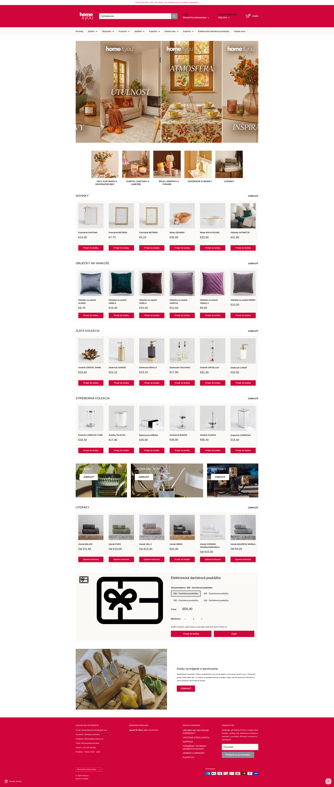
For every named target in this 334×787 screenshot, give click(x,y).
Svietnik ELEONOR (178, 435)
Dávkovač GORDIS (117, 367)
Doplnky (187, 31)
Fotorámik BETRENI (118, 232)
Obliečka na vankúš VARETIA (178, 301)
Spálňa (91, 31)
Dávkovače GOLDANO (180, 367)
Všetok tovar (239, 31)
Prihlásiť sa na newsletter (238, 755)
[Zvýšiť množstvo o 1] (201, 619)
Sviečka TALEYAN (117, 435)
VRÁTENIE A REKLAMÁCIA (196, 737)
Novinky (79, 31)
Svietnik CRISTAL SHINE (89, 367)
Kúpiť (234, 634)
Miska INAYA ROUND (209, 232)
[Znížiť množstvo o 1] (185, 619)
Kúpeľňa (153, 31)
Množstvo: (176, 619)
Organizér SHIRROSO (241, 435)
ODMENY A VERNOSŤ (193, 753)
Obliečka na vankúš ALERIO (87, 301)
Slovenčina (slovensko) (86, 769)
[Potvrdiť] (174, 16)
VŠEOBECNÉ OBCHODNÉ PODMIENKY (196, 731)
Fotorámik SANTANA (88, 232)
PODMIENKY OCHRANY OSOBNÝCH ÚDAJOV (195, 747)
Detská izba (170, 31)
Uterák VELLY (145, 544)
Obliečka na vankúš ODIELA (117, 301)
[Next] (258, 227)
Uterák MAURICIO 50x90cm (243, 544)
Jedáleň (138, 31)
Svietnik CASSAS (208, 435)
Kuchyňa (123, 31)
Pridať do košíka (90, 248)
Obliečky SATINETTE (240, 232)
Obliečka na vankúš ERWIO (243, 300)
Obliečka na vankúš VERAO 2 (209, 301)
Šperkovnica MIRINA (148, 435)
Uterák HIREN (176, 544)
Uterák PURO (115, 544)
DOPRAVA (188, 742)
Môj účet (223, 17)
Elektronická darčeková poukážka (213, 31)
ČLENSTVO (188, 757)
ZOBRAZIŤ (253, 196)
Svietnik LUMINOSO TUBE (90, 435)
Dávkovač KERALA (148, 367)
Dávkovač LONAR (239, 368)
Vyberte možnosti (91, 559)
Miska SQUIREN (177, 232)
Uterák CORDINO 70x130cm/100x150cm (210, 545)
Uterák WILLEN (85, 544)
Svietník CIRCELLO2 (209, 367)
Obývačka (106, 31)
